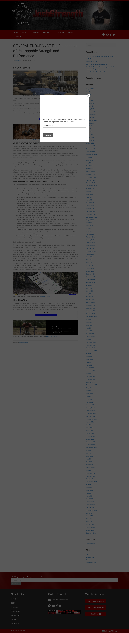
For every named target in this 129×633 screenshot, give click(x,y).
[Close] (88, 95)
